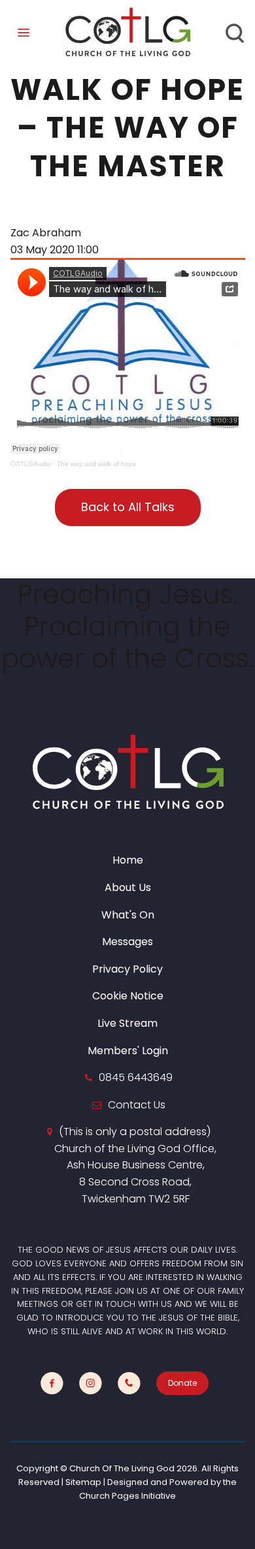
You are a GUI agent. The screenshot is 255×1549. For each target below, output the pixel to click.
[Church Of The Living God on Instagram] (90, 1383)
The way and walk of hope (97, 463)
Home (127, 860)
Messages (127, 941)
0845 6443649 (136, 1077)
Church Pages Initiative (127, 1496)
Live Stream (127, 1023)
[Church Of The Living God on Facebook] (52, 1383)
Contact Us (136, 1104)
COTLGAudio (30, 463)
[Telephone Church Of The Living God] (129, 1383)
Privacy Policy (127, 969)
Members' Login (128, 1050)
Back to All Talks (128, 507)
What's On (127, 914)
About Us (128, 887)
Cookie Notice (127, 995)
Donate (182, 1382)
